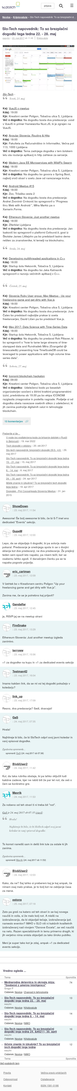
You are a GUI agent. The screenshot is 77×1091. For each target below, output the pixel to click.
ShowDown (20, 506)
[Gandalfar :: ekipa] (6, 606)
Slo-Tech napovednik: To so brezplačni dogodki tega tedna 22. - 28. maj (35, 31)
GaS (15, 717)
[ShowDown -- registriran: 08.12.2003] (6, 508)
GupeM (17, 531)
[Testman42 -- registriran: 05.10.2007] (6, 673)
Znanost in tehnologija (36, 992)
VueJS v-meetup (19, 108)
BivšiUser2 (19, 764)
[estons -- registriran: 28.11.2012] (6, 901)
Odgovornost (10, 1079)
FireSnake (19, 625)
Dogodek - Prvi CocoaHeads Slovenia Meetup (31, 491)
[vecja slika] (38, 67)
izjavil (39, 812)
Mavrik (17, 793)
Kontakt (7, 1085)
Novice (18, 992)
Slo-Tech (8, 94)
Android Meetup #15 (21, 186)
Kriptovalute (42, 38)
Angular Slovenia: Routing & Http (29, 135)
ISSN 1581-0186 (50, 1085)
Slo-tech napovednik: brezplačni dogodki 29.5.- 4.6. (33, 450)
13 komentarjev (14, 421)
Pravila (7, 1072)
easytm (7, 1003)
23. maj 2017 (18, 38)
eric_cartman (21, 572)
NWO (27, 1023)
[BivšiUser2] (6, 766)
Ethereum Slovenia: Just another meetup (34, 217)
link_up (17, 696)
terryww (17, 650)
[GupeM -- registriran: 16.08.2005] (6, 533)
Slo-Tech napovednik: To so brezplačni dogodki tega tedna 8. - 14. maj (29, 1014)
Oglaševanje (47, 1079)
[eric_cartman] (6, 573)
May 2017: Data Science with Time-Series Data (38, 327)
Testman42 (19, 671)
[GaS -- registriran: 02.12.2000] (6, 719)
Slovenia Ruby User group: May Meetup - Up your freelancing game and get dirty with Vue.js (37, 298)
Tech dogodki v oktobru (18, 445)
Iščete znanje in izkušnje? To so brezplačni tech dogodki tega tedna (32, 1045)
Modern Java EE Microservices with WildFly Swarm (40, 162)
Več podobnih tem (9, 1063)
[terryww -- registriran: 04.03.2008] (6, 652)
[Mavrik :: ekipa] (6, 795)
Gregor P (8, 988)
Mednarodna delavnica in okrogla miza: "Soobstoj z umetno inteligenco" (29, 983)
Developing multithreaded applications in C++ (37, 258)
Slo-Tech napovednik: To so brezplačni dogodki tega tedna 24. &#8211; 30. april (30, 1030)
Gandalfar (19, 604)
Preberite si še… (11, 433)
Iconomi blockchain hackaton (27, 376)
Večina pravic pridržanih (54, 1072)
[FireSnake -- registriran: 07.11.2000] (6, 627)
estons (17, 900)
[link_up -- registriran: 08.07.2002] (6, 698)
